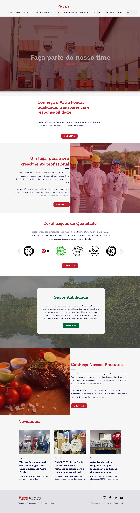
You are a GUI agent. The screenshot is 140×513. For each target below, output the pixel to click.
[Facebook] (110, 498)
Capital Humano (25, 458)
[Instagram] (104, 498)
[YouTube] (121, 498)
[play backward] (18, 251)
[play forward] (121, 251)
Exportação (59, 458)
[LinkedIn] (116, 498)
